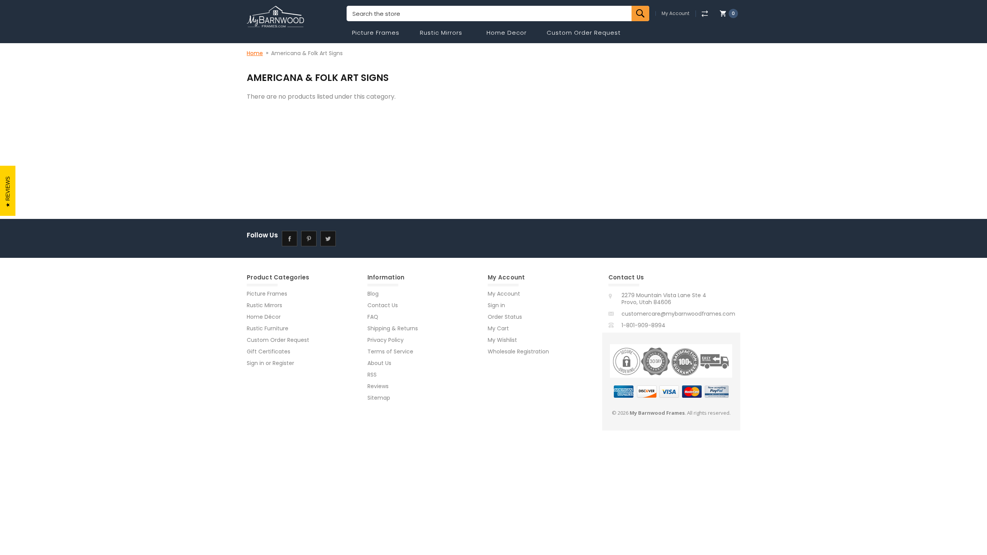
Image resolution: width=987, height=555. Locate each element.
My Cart (498, 328)
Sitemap (378, 398)
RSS (372, 374)
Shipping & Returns (392, 328)
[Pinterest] (309, 238)
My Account (675, 13)
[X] (328, 238)
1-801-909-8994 (643, 325)
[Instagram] (347, 238)
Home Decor (507, 33)
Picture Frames (375, 33)
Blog (373, 294)
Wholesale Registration (518, 351)
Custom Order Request (584, 33)
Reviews (378, 386)
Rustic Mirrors (441, 33)
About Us (379, 363)
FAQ (372, 317)
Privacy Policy (385, 340)
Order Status (505, 317)
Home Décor (264, 317)
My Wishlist (502, 340)
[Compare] (705, 13)
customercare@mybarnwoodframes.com (678, 314)
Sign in (255, 363)
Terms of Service (390, 351)
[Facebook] (289, 238)
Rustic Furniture (267, 328)
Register (283, 363)
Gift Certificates (268, 351)
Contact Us (382, 305)
